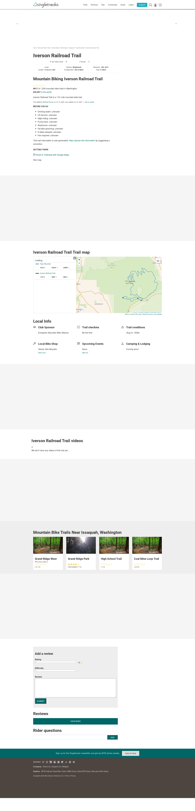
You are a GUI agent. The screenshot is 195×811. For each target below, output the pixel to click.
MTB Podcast (46, 771)
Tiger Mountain (80, 48)
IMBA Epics (72, 771)
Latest (131, 5)
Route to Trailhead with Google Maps (52, 154)
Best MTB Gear (84, 771)
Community (112, 5)
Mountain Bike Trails (44, 48)
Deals (123, 5)
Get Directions (57, 62)
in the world (46, 91)
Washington (64, 48)
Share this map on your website (152, 314)
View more (42, 353)
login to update (131, 336)
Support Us (56, 766)
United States (55, 48)
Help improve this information (82, 140)
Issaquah (72, 48)
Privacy (73, 776)
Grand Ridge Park (78, 558)
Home (35, 48)
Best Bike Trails (59, 771)
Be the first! (87, 332)
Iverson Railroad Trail (92, 48)
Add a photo (72, 62)
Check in (93, 62)
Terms (67, 776)
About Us (46, 766)
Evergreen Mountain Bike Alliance (53, 332)
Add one (85, 353)
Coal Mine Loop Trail (146, 558)
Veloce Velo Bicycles (47, 349)
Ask (112, 737)
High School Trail (111, 558)
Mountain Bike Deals (100, 771)
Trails (85, 5)
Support (142, 5)
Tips (103, 5)
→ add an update (88, 102)
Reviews (94, 5)
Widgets (65, 766)
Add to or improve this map (133, 314)
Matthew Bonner (48, 102)
